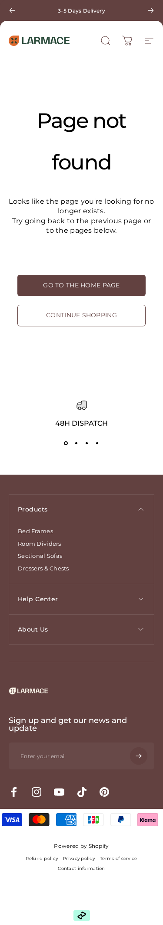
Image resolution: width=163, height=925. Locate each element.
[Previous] (12, 10)
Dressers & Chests (43, 568)
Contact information (81, 868)
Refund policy (42, 858)
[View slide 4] (97, 443)
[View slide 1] (66, 443)
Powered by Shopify (81, 846)
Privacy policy (79, 858)
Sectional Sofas (40, 555)
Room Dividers (39, 543)
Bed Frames (35, 531)
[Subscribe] (138, 756)
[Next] (150, 10)
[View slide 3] (87, 443)
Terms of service (118, 858)
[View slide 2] (76, 443)
